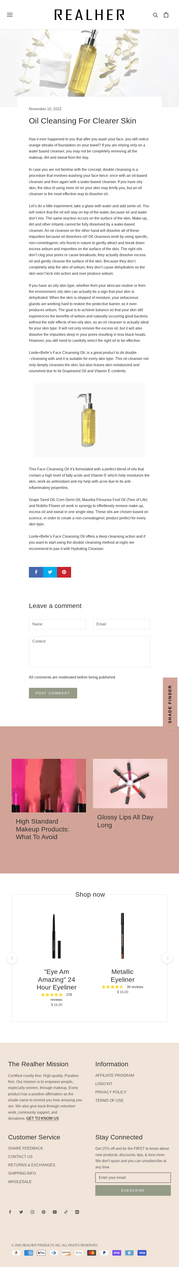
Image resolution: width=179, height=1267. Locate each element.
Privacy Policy (111, 1092)
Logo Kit (104, 1084)
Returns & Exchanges (31, 1165)
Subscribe (133, 1190)
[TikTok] (66, 1212)
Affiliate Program (114, 1075)
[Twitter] (21, 1212)
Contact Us (20, 1157)
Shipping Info (22, 1173)
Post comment (53, 693)
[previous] (12, 958)
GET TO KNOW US (42, 1118)
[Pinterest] (43, 1212)
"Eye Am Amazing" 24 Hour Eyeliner (56, 979)
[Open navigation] (10, 15)
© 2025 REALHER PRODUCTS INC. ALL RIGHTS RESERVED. (55, 1245)
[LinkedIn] (77, 1212)
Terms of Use (109, 1100)
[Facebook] (10, 1212)
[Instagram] (32, 1212)
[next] (167, 958)
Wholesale (20, 1182)
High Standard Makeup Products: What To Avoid (42, 829)
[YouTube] (55, 1212)
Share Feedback (25, 1148)
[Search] (155, 14)
